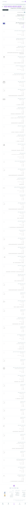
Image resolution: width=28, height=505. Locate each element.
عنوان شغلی (10, 6)
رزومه (8, 504)
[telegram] (14, 488)
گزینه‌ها (19, 504)
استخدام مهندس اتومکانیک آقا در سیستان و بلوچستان (18, 8)
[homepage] (14, 485)
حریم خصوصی (11, 496)
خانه (25, 504)
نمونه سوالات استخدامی (24, 494)
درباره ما (12, 493)
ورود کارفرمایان (17, 493)
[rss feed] (17, 488)
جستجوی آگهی (23, 492)
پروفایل (3, 504)
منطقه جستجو (15, 6)
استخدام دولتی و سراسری (23, 496)
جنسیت (6, 6)
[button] (24, 6)
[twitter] (12, 488)
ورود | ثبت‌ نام (4, 1)
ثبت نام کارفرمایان (17, 494)
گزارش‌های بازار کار (17, 495)
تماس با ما (12, 494)
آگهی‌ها (14, 504)
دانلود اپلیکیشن (11, 495)
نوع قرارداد (2, 6)
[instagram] (10, 488)
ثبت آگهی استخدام (5, 9)
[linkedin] (15, 488)
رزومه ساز (24, 493)
